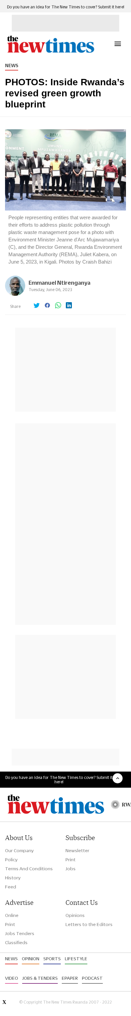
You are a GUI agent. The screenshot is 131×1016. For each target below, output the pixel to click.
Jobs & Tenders (40, 978)
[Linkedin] (69, 306)
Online (11, 915)
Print (71, 859)
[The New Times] (50, 52)
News (11, 65)
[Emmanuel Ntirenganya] (15, 294)
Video (11, 978)
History (12, 877)
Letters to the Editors (89, 924)
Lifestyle (76, 958)
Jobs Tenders (19, 933)
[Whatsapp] (58, 306)
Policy (11, 859)
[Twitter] (37, 306)
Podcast (92, 978)
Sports (52, 958)
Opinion (30, 958)
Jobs (71, 868)
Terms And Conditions (29, 868)
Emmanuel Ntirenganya (59, 282)
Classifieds (16, 942)
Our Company (19, 850)
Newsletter (77, 850)
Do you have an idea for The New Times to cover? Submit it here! (65, 7)
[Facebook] (47, 306)
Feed (10, 886)
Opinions (75, 915)
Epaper (70, 978)
